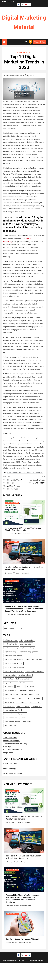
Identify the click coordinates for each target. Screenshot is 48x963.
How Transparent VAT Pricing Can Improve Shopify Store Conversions (23, 529)
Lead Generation (26, 683)
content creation (26, 644)
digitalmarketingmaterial (14, 75)
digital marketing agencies (29, 652)
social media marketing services (15, 718)
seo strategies (35, 702)
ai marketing (29, 640)
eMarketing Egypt (25, 675)
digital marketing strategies (16, 472)
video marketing (10, 725)
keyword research (11, 683)
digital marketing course (34, 659)
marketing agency (11, 690)
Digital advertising (27, 648)
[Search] (26, 42)
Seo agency (37, 698)
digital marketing (10, 652)
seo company (9, 702)
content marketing (11, 648)
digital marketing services (13, 663)
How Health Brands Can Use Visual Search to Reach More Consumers (24, 568)
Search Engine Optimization (14, 698)
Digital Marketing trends (34, 472)
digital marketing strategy (14, 671)
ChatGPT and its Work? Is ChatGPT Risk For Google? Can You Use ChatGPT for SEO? (13, 483)
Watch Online (39, 42)
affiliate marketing (11, 640)
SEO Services (21, 702)
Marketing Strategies (27, 690)
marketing (30, 687)
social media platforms (12, 722)
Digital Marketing (23, 52)
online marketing (27, 694)
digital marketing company (14, 659)
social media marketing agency (15, 714)
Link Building (9, 687)
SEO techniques (23, 706)
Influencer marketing (23, 679)
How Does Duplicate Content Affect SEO (37, 480)
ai (21, 640)
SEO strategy (9, 706)
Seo (28, 698)
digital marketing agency (13, 656)
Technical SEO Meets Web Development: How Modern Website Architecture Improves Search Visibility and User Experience (24, 608)
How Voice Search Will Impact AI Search (22, 939)
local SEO (20, 687)
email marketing (10, 675)
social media (36, 706)
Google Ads (9, 679)
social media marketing (12, 710)
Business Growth (11, 644)
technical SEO (28, 722)
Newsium (31, 960)
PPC (38, 694)
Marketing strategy (11, 694)
